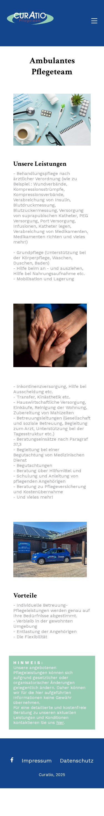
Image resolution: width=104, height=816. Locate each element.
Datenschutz (76, 760)
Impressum (37, 760)
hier (60, 722)
